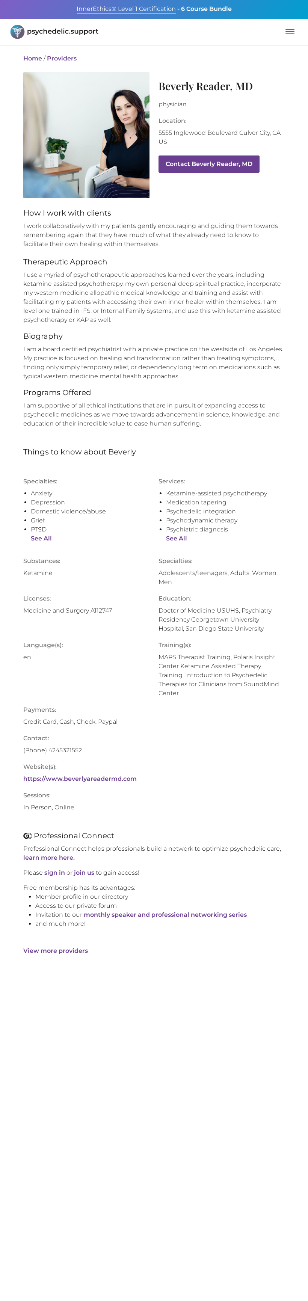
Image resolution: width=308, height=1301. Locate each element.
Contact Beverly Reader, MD (209, 164)
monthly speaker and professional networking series (165, 914)
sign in (54, 872)
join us (84, 872)
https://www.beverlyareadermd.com (80, 778)
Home (32, 58)
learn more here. (49, 857)
